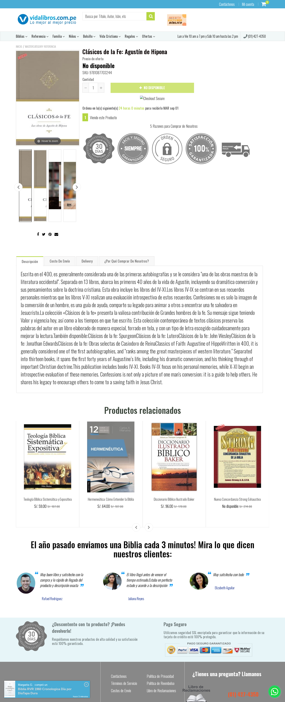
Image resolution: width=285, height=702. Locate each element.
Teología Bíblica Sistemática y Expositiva (111, 499)
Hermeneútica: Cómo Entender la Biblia (174, 499)
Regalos (130, 36)
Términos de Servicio (124, 683)
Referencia (39, 36)
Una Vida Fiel (47, 499)
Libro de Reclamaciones (161, 690)
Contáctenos (227, 4)
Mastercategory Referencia (40, 46)
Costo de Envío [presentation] (60, 261)
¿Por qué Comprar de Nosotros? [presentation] (126, 261)
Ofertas (147, 36)
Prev (18, 187)
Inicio (19, 46)
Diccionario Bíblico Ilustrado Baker (237, 499)
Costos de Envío (121, 690)
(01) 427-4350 (256, 36)
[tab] (30, 261)
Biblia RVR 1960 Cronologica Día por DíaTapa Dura (45, 691)
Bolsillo (88, 36)
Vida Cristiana (109, 36)
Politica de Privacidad (160, 676)
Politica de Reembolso (160, 683)
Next (77, 187)
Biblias (20, 36)
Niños (73, 36)
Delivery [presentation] (87, 261)
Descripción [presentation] (30, 261)
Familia (58, 36)
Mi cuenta (248, 4)
